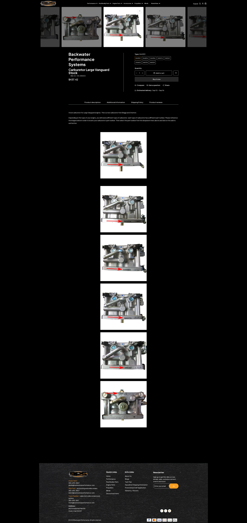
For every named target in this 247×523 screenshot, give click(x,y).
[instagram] (165, 511)
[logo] (48, 3)
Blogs (127, 479)
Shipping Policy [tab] (137, 102)
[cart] (205, 3)
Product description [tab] (93, 102)
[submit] (173, 486)
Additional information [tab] (116, 102)
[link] (140, 11)
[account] (203, 3)
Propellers (137, 3)
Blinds (146, 3)
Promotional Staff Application (135, 488)
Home (108, 476)
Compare (140, 85)
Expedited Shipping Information (136, 485)
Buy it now (156, 79)
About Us (128, 476)
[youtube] (169, 511)
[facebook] (161, 511)
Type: (140, 54)
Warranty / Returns (131, 491)
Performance (91, 3)
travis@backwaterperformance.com (81, 503)
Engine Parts (117, 3)
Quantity (138, 68)
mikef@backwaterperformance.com (82, 493)
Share (167, 85)
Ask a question (154, 85)
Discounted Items (112, 493)
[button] (201, 27)
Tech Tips (128, 482)
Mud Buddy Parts (104, 3)
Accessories (127, 3)
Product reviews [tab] (155, 102)
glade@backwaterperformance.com (82, 485)
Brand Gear (154, 3)
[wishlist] (175, 73)
